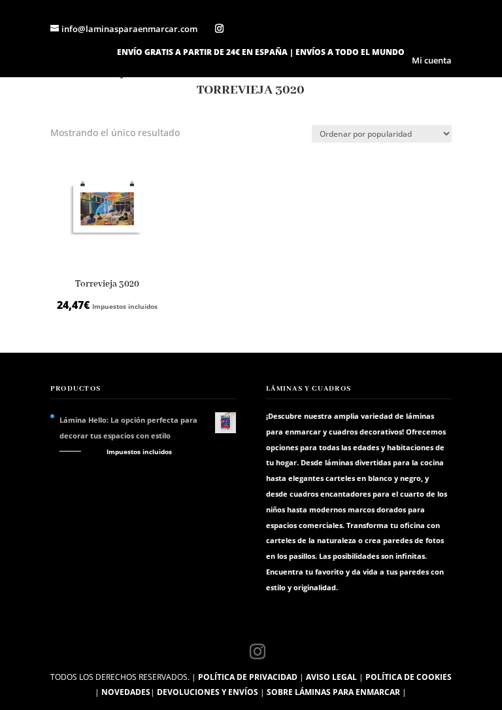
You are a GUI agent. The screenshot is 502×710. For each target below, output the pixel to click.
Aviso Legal (331, 677)
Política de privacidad (247, 677)
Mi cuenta (432, 61)
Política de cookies (408, 677)
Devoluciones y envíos (207, 692)
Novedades (125, 692)
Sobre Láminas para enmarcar (333, 692)
